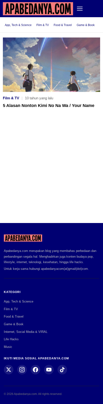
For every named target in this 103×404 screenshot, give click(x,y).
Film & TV (42, 25)
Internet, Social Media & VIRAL (25, 332)
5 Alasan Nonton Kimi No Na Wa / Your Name (48, 105)
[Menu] (80, 8)
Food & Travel (63, 25)
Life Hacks (11, 339)
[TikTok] (62, 369)
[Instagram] (22, 369)
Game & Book (86, 25)
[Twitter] (8, 369)
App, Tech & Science (18, 25)
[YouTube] (49, 369)
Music (8, 347)
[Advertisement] (51, 169)
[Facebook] (35, 369)
